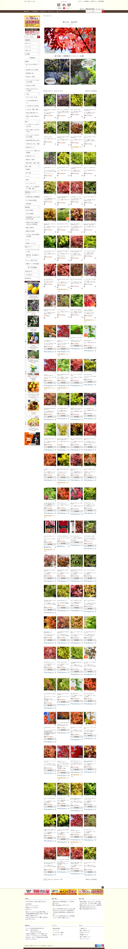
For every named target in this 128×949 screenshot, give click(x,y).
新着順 (61, 879)
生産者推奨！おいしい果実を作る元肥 (32, 218)
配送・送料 (54, 898)
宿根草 (28, 169)
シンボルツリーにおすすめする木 (32, 125)
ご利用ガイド (93, 1)
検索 (103, 11)
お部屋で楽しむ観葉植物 (32, 196)
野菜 (27, 179)
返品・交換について (85, 936)
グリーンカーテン (31, 183)
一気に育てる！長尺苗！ (32, 106)
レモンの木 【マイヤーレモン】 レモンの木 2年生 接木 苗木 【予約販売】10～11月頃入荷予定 (33, 296)
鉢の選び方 (28, 278)
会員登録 (86, 1)
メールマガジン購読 (58, 932)
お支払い (27, 898)
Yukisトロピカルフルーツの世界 (32, 89)
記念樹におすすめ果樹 (32, 69)
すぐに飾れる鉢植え (31, 200)
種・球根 (28, 173)
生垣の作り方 (28, 271)
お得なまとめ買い (31, 85)
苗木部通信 (101, 1)
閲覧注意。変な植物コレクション (32, 256)
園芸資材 (27, 207)
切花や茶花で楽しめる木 (32, 140)
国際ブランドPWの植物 (32, 263)
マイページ (51, 11)
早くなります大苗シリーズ (32, 65)
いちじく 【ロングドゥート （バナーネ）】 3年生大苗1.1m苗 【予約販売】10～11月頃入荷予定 (33, 428)
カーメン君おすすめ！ (32, 260)
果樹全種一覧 (29, 73)
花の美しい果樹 (30, 76)
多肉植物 (28, 203)
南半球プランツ (30, 147)
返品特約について (51, 945)
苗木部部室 (35, 11)
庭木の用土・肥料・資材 (32, 163)
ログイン (80, 1)
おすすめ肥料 (29, 213)
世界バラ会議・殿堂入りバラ (32, 117)
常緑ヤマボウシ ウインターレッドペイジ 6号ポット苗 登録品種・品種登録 (33, 329)
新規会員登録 (56, 928)
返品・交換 (81, 898)
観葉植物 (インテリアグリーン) (31, 193)
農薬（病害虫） (30, 227)
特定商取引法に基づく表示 (34, 945)
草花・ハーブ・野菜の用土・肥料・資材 (32, 187)
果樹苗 (27, 61)
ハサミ (28, 240)
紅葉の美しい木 (30, 156)
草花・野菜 (28, 166)
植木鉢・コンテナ (31, 243)
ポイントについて (84, 938)
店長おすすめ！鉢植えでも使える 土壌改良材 (32, 223)
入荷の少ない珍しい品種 (32, 143)
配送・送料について (85, 930)
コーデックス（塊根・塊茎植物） (32, 151)
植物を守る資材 (30, 231)
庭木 (26, 121)
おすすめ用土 (29, 210)
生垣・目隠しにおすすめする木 (32, 130)
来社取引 (27, 11)
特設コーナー (28, 247)
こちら (59, 905)
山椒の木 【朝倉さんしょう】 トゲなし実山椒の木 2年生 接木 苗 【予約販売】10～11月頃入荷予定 (33, 360)
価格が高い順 (56, 879)
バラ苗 (27, 94)
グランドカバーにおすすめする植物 (32, 136)
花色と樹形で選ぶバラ (32, 112)
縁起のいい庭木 (30, 159)
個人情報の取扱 (44, 945)
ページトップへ (103, 887)
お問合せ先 (27, 925)
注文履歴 (27, 54)
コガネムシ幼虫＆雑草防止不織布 (32, 235)
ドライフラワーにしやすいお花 (32, 250)
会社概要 (26, 945)
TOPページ (28, 43)
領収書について (84, 934)
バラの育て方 (28, 275)
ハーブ (28, 176)
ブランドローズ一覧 (31, 97)
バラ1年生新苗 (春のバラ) (32, 101)
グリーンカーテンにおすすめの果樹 (32, 81)
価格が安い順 (50, 879)
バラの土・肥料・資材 (32, 109)
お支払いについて (84, 932)
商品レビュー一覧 (57, 934)
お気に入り (43, 11)
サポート (81, 925)
